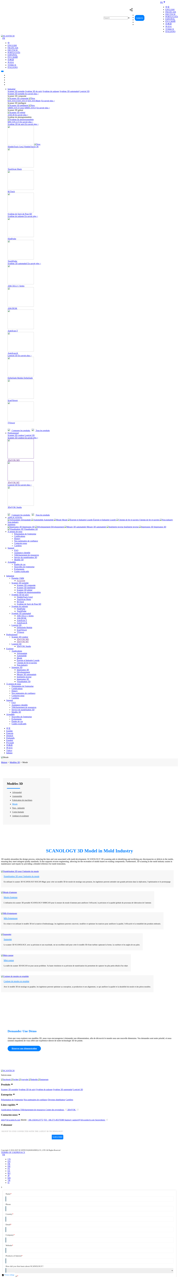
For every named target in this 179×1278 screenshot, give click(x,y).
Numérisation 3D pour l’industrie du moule (21, 876)
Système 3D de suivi (33, 91)
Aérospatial (17, 792)
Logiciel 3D (85, 91)
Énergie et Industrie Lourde (28, 660)
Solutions (11, 524)
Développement (23, 672)
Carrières (18, 546)
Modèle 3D (19, 560)
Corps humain (18, 812)
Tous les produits (42, 430)
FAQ (16, 550)
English (170, 9)
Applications (17, 651)
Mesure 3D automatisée (26, 674)
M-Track (20, 602)
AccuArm (21, 580)
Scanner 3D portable (16, 91)
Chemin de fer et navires (27, 663)
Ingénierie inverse (24, 677)
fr (9, 1164)
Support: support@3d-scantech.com (80, 1120)
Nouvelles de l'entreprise (24, 567)
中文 (167, 7)
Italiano (170, 31)
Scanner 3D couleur (16, 435)
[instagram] (43, 1079)
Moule (19, 658)
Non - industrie (18, 808)
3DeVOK (71, 1110)
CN (9, 1159)
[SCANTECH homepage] (8, 36)
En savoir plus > (32, 94)
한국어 (168, 26)
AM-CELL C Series (25, 616)
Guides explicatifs (21, 571)
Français (170, 12)
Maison (4, 762)
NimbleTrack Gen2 (25, 597)
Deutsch (170, 14)
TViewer (20, 632)
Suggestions (100, 1120)
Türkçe (169, 29)
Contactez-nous (20, 543)
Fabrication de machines (22, 800)
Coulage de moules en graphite (16, 981)
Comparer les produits (20, 430)
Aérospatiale (22, 653)
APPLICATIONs (15, 517)
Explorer (9, 649)
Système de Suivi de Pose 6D (29, 604)
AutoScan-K (22, 623)
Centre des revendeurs (55, 1110)
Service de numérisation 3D (25, 557)
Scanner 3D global (24, 590)
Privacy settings (9, 1275)
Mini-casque (9, 960)
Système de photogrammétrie (29, 592)
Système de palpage (51, 91)
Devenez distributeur (56, 1100)
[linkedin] (33, 1079)
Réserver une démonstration (24, 1048)
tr (9, 1180)
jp (9, 1175)
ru (9, 1173)
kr (9, 1178)
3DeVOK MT (23, 641)
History (17, 538)
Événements (19, 569)
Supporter (8, 939)
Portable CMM (18, 578)
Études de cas (19, 564)
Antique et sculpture (20, 816)
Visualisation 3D (24, 681)
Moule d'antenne (10, 897)
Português (171, 17)
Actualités (12, 562)
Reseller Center (152, 18)
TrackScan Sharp (24, 599)
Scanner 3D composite (26, 585)
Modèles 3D (15, 762)
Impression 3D (23, 670)
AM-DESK (21, 618)
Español (170, 19)
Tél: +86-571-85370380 (54, 1120)
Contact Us (139, 18)
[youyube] (24, 1079)
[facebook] (6, 1079)
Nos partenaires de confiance (26, 541)
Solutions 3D (17, 667)
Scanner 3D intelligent (26, 588)
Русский (170, 21)
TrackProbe (21, 611)
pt (9, 1168)
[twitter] (15, 1079)
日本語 (168, 24)
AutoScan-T (22, 620)
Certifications (19, 536)
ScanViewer (22, 630)
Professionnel (13, 433)
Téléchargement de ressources (26, 555)
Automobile (22, 656)
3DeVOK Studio (24, 646)
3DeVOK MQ (23, 639)
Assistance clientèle (22, 553)
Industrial (11, 89)
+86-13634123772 (35, 1120)
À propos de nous (15, 531)
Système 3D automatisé (69, 91)
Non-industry (22, 665)
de (9, 1166)
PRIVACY (20, 1152)
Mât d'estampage (11, 918)
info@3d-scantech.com (10, 1120)
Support (11, 548)
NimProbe (21, 609)
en (9, 1161)
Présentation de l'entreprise (25, 534)
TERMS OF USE (8, 1152)
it (9, 1183)
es (9, 1171)
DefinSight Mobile (24, 627)
